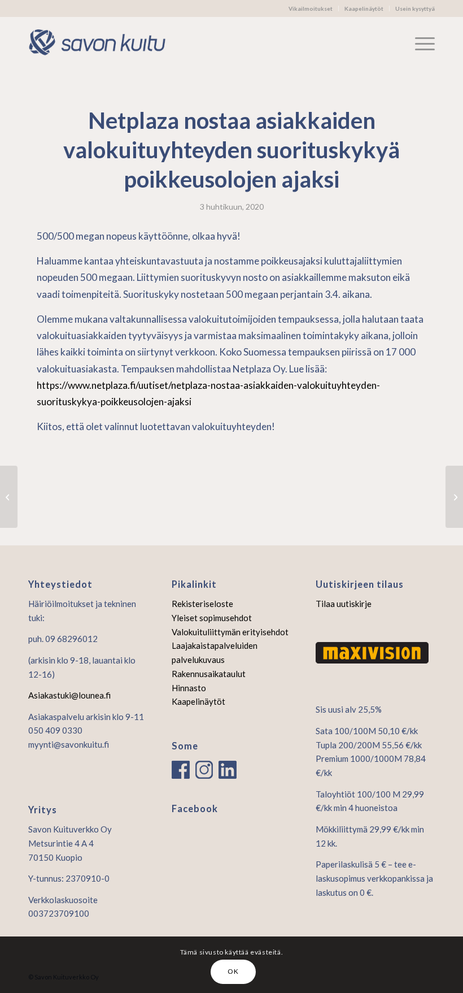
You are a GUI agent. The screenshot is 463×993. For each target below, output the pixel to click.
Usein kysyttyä (415, 8)
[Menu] (419, 43)
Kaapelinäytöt (363, 8)
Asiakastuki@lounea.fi (69, 695)
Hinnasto (189, 688)
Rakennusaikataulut (209, 674)
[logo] (103, 43)
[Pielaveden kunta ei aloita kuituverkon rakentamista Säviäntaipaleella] (9, 497)
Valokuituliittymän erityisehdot (230, 632)
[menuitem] (311, 8)
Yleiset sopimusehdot (212, 618)
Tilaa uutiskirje (344, 604)
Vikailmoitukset (311, 8)
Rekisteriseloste (202, 604)
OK (233, 971)
